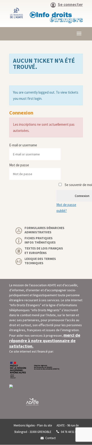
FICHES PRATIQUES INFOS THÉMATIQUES (40, 240)
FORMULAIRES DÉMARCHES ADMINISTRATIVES (44, 230)
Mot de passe (19, 165)
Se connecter (70, 4)
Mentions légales (24, 425)
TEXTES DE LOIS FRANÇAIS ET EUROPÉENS (44, 250)
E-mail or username (23, 145)
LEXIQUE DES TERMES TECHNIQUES (40, 261)
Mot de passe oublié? (66, 207)
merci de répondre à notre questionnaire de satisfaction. (44, 340)
